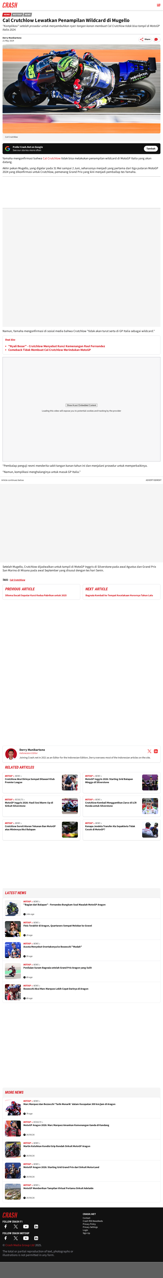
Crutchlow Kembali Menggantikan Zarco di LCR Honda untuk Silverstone (111, 804)
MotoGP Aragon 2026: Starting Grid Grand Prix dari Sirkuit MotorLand (61, 1167)
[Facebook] (6, 1227)
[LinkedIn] (37, 1227)
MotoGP (17, 14)
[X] (16, 1227)
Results (19, 799)
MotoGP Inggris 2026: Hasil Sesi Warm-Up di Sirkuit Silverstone (29, 804)
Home (7, 14)
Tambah (150, 148)
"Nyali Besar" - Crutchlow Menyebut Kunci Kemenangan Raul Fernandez (56, 346)
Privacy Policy (89, 1224)
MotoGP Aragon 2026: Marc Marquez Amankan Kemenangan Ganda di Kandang (66, 1125)
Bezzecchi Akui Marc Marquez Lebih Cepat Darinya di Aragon (55, 989)
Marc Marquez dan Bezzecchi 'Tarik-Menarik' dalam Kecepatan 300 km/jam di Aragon (69, 1104)
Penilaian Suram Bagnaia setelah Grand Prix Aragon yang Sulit (57, 968)
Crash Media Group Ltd (20, 1245)
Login (85, 1230)
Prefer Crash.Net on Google (28, 147)
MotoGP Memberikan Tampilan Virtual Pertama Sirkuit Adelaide (58, 1188)
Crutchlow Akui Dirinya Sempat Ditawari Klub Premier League (30, 781)
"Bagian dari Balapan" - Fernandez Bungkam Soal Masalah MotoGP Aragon (64, 904)
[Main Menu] (158, 5)
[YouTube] (27, 1227)
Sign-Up (86, 1233)
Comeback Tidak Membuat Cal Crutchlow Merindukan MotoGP (49, 350)
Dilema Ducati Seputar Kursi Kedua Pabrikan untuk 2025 (36, 595)
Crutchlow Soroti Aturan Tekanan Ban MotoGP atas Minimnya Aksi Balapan (30, 828)
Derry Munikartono (12, 38)
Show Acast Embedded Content (81, 405)
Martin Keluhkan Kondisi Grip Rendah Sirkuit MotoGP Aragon (56, 1146)
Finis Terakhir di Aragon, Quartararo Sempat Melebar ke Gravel (57, 925)
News (28, 14)
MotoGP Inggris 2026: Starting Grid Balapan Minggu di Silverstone (109, 781)
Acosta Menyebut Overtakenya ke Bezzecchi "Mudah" (52, 947)
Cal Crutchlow (52, 158)
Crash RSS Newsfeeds (93, 1221)
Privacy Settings (90, 1227)
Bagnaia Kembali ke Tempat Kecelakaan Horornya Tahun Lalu (119, 595)
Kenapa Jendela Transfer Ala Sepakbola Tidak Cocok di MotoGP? (110, 828)
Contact (86, 1218)
